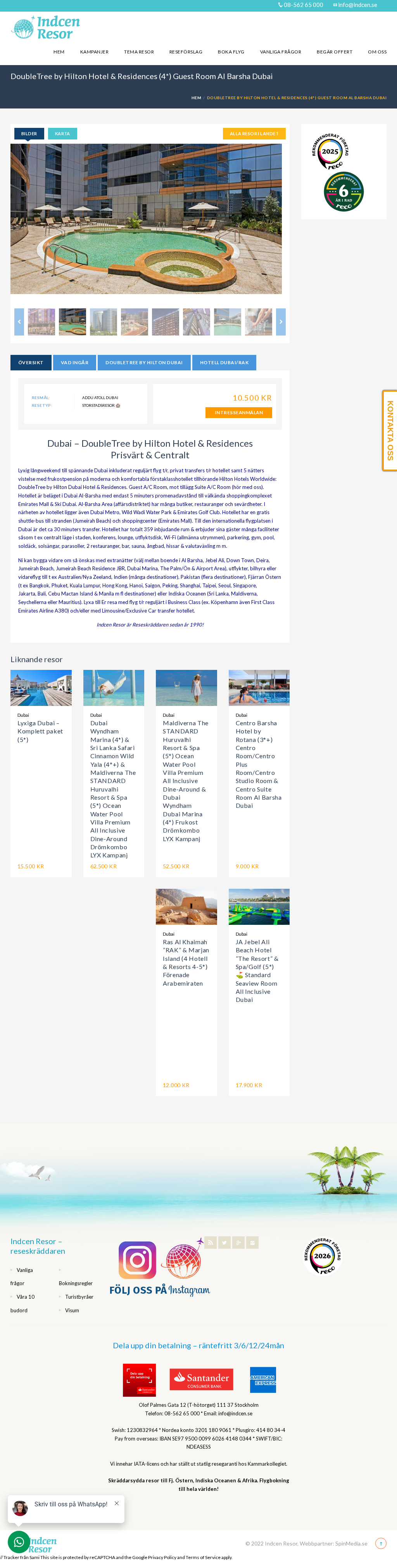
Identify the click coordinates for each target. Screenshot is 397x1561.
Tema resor (139, 52)
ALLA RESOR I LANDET (254, 133)
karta (62, 133)
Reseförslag (185, 52)
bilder (29, 133)
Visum (72, 1310)
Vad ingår (74, 362)
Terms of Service (203, 1557)
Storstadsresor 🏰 (101, 405)
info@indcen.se (357, 4)
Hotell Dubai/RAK (224, 362)
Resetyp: (42, 405)
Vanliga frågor (281, 52)
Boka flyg (231, 52)
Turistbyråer (79, 1297)
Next (301, 224)
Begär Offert (334, 52)
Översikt (31, 362)
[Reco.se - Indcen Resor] (330, 152)
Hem (59, 52)
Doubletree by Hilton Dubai (144, 362)
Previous (19, 322)
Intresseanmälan (239, 412)
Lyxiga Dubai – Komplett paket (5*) (40, 731)
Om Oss (377, 52)
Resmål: (41, 397)
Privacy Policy (162, 1557)
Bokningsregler (76, 1283)
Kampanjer (94, 52)
